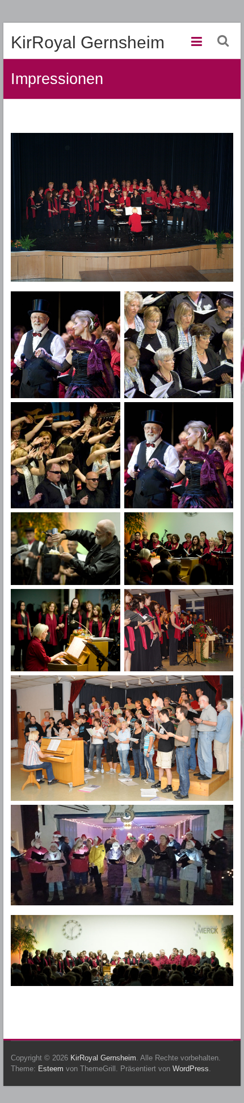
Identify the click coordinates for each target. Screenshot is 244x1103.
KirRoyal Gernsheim (88, 42)
